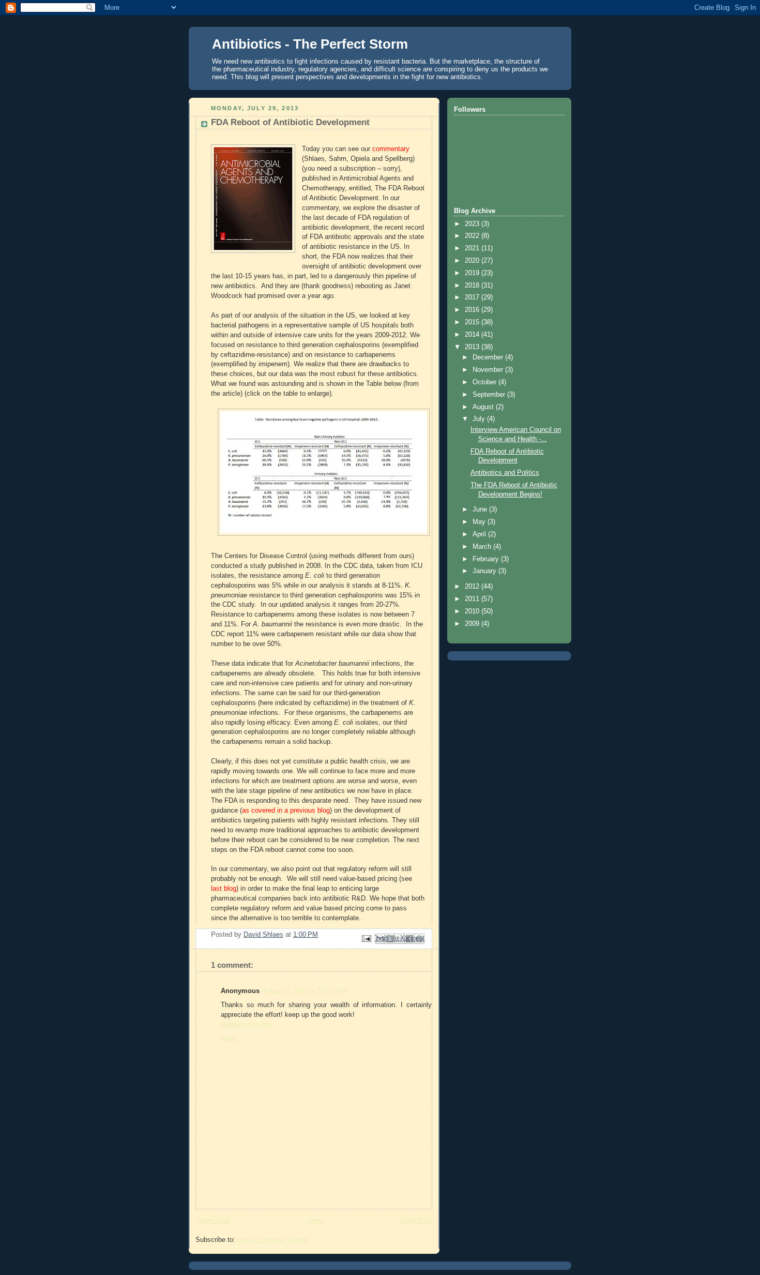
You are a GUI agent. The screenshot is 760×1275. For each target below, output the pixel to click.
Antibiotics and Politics (504, 472)
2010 (473, 611)
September (490, 394)
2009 (473, 623)
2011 (473, 599)
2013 (473, 347)
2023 (473, 224)
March (483, 546)
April (480, 534)
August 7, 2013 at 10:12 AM (304, 991)
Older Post (416, 1220)
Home (315, 1220)
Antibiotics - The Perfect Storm (310, 44)
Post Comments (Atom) (272, 1239)
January (485, 571)
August (484, 407)
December (489, 357)
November (489, 369)
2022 (473, 235)
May (480, 522)
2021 (473, 248)
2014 (473, 334)
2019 (473, 273)
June (481, 509)
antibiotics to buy (246, 1024)
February (487, 559)
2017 (473, 297)
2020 (473, 260)
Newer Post (212, 1220)
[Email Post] (366, 938)
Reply (229, 1038)
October (485, 382)
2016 (473, 309)
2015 (473, 322)
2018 (473, 285)
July (480, 419)
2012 (473, 586)
